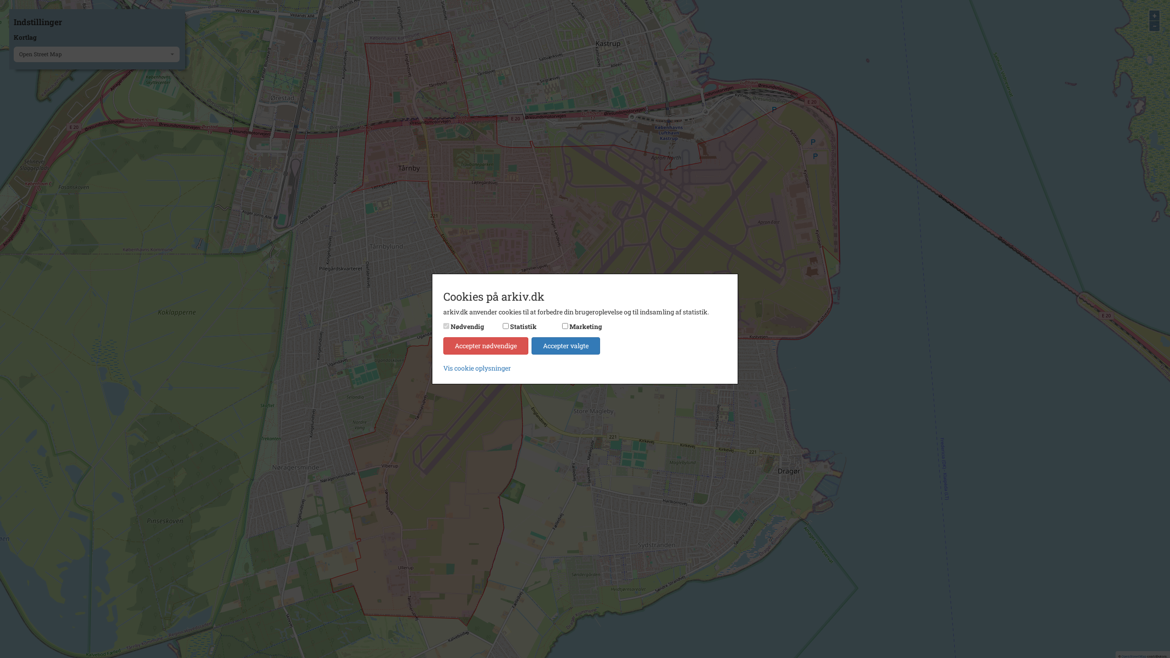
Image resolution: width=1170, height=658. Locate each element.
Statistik (523, 326)
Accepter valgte (566, 345)
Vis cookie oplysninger (477, 368)
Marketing (585, 326)
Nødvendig (467, 326)
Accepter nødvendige (486, 345)
